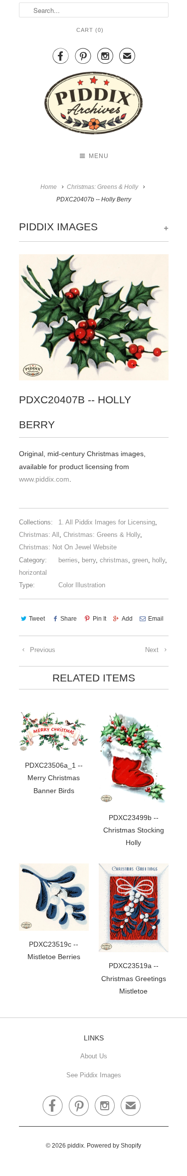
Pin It (99, 618)
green (140, 560)
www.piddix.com (44, 479)
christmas (114, 560)
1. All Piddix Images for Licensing (106, 522)
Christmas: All (39, 534)
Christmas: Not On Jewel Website (68, 547)
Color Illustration (81, 585)
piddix (75, 1145)
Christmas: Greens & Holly (101, 534)
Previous (41, 650)
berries (68, 560)
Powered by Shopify (114, 1145)
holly (158, 560)
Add (127, 618)
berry (89, 560)
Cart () (90, 30)
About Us (93, 1056)
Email (156, 618)
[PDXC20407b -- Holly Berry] (94, 317)
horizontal (33, 572)
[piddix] (94, 105)
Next (153, 650)
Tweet (37, 618)
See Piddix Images (93, 1075)
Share (68, 618)
